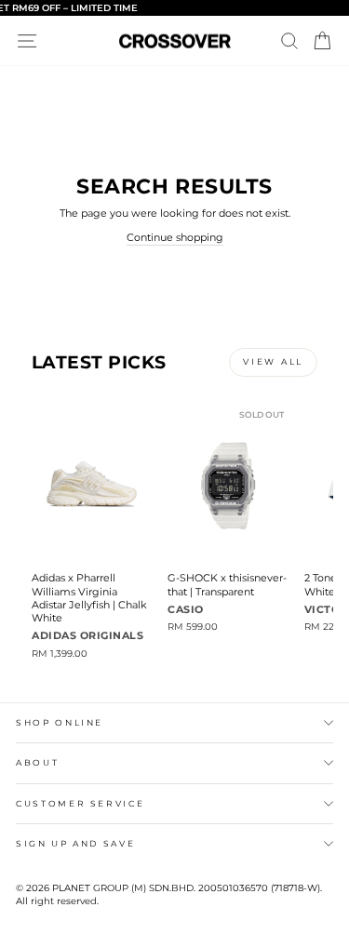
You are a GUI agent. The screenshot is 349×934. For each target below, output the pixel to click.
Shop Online (59, 722)
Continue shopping (175, 237)
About (37, 762)
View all (273, 361)
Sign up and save (75, 843)
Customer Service (80, 803)
